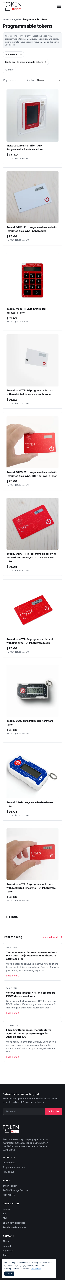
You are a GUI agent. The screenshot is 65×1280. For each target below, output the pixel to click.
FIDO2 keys (8, 1172)
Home (5, 19)
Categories (15, 19)
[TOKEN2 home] (12, 6)
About (6, 1241)
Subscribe (53, 1111)
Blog (5, 1213)
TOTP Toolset (10, 1185)
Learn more (36, 1268)
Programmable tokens (14, 1167)
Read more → (12, 975)
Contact (7, 1246)
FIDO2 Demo (9, 1195)
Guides (6, 1209)
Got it (9, 1274)
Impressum (8, 1250)
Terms (6, 1255)
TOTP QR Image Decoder (15, 1190)
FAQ (5, 1218)
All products (9, 1162)
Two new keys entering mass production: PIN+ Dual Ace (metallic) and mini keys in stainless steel (31, 955)
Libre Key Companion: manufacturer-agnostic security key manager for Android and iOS (29, 1033)
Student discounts (15, 1222)
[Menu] (59, 6)
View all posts (51, 937)
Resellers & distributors (14, 1227)
